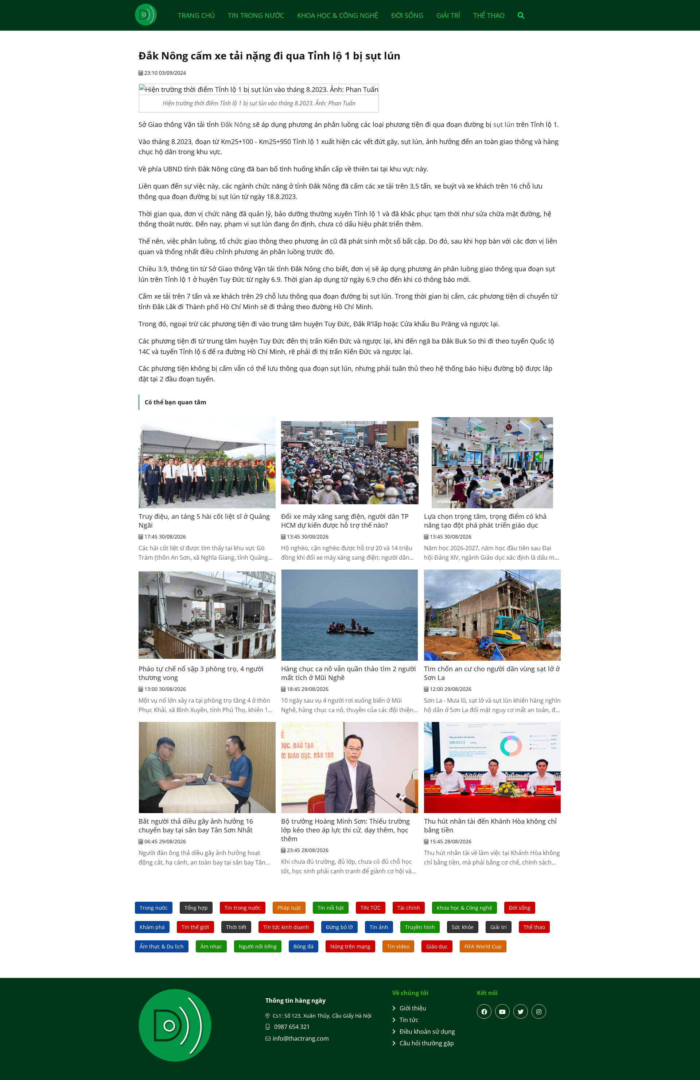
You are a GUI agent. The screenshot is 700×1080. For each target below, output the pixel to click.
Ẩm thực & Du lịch (162, 946)
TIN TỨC (371, 907)
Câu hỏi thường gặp (427, 1043)
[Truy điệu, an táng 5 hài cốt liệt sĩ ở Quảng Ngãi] (207, 462)
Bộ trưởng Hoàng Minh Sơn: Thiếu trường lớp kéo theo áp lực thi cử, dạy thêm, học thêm (345, 830)
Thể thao (489, 15)
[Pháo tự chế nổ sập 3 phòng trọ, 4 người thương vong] (207, 615)
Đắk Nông (236, 124)
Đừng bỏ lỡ (339, 927)
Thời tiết (236, 927)
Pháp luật (289, 907)
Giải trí (448, 15)
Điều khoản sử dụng (427, 1031)
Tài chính (408, 907)
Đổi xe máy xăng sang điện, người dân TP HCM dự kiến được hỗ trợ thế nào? (345, 520)
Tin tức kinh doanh (286, 927)
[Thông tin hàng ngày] (153, 15)
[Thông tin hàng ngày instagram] (539, 1011)
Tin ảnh (379, 927)
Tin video (398, 946)
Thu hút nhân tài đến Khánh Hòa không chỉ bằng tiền (490, 825)
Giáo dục (437, 946)
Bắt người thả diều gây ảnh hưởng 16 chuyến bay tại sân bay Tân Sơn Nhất (196, 825)
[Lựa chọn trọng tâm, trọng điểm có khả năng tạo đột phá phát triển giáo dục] (492, 462)
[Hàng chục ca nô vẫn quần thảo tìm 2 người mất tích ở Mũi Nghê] (349, 615)
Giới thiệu (413, 1008)
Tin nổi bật (331, 907)
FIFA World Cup (483, 946)
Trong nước (154, 907)
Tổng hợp (196, 907)
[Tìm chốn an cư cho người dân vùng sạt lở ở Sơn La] (492, 615)
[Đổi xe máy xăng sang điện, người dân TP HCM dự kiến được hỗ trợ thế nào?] (349, 462)
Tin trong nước (256, 15)
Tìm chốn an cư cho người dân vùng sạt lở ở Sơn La (492, 673)
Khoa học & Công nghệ (337, 15)
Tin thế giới (195, 927)
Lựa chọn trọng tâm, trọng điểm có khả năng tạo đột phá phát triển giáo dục (485, 520)
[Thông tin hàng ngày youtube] (502, 1011)
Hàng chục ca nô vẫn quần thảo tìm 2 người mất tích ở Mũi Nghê (348, 673)
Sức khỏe (463, 927)
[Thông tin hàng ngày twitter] (520, 1011)
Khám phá (152, 927)
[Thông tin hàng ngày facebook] (484, 1011)
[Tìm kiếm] (518, 15)
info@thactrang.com (301, 1038)
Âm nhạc (211, 946)
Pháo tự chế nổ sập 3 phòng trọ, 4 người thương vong (201, 673)
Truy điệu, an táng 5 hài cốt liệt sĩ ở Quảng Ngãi (204, 520)
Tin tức (409, 1020)
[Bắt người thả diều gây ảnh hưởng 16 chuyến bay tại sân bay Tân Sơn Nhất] (207, 767)
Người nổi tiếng (258, 946)
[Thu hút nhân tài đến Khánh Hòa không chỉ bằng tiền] (492, 767)
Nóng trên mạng (350, 946)
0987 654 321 (291, 1027)
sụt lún (503, 124)
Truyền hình (420, 927)
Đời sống (407, 15)
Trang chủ (196, 15)
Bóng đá (303, 946)
